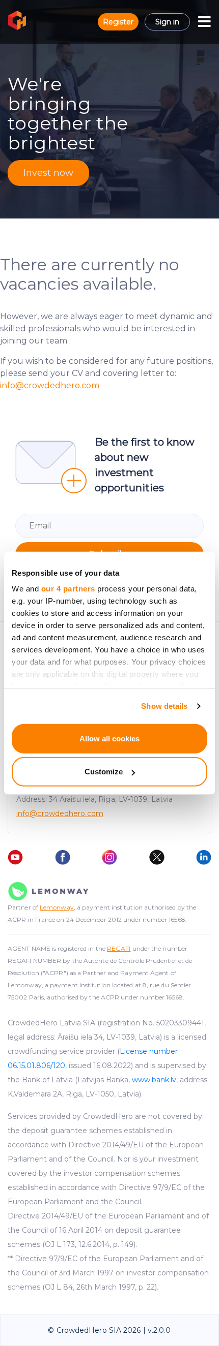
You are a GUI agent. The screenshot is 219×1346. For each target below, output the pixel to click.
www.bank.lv (154, 1079)
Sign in (167, 21)
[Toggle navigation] (204, 22)
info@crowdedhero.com (49, 385)
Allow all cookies (109, 738)
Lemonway (57, 907)
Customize (104, 771)
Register (118, 21)
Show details (164, 706)
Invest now (48, 172)
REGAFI (119, 948)
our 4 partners (68, 588)
